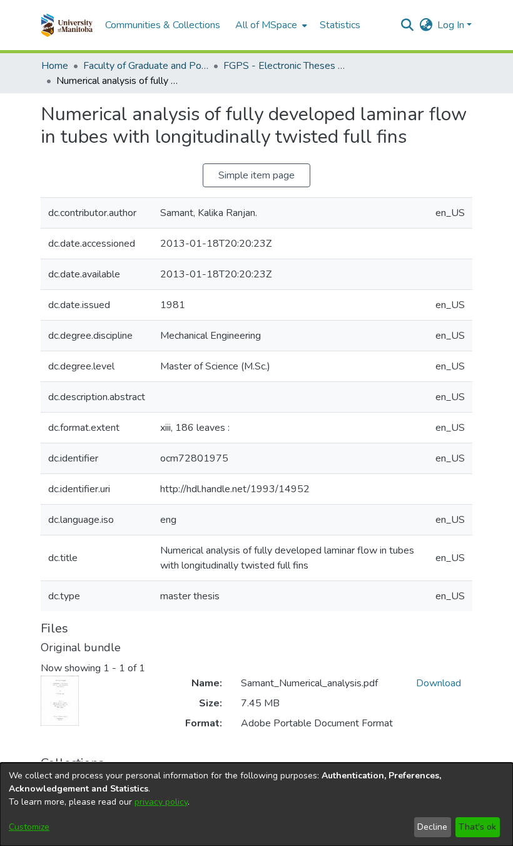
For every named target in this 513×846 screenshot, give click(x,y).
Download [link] (438, 683)
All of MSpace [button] (266, 25)
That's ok (477, 827)
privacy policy (161, 802)
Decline (432, 827)
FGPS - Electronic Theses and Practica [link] (285, 66)
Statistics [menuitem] (340, 25)
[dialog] (256, 804)
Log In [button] (452, 25)
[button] (67, 25)
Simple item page (256, 175)
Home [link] (54, 66)
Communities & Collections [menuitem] (162, 25)
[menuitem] (270, 25)
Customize (29, 827)
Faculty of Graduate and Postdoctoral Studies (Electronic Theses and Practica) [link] (145, 66)
